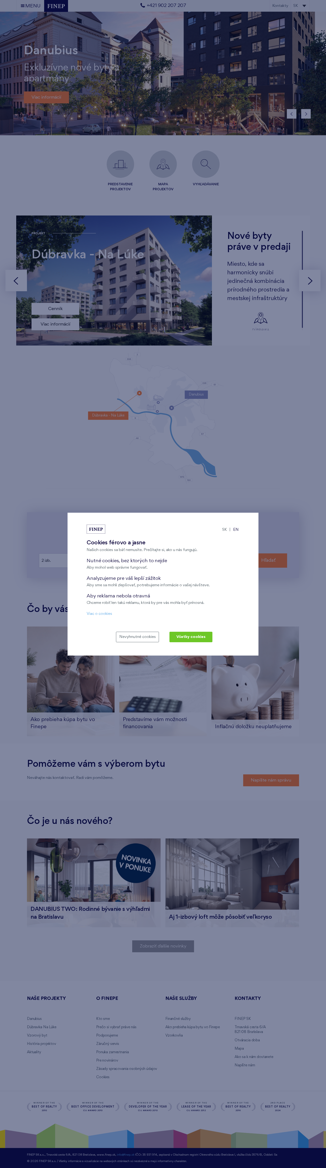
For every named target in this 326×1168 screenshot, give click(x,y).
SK (224, 529)
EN (236, 529)
